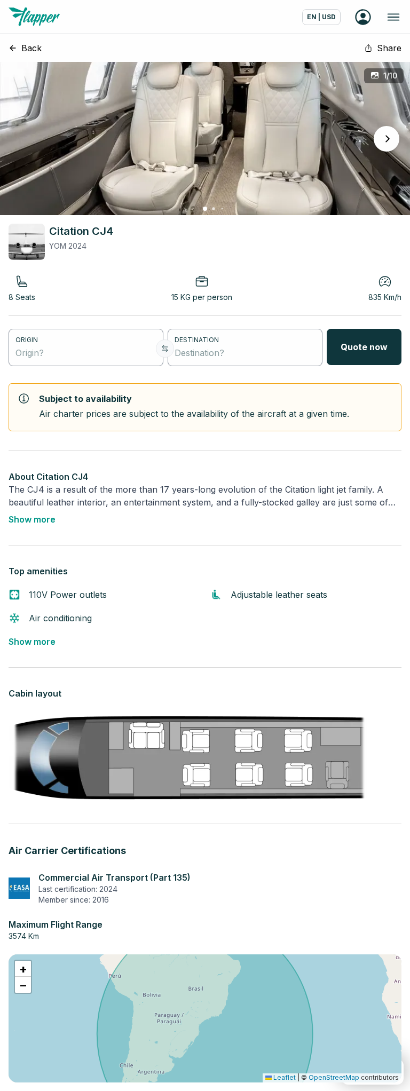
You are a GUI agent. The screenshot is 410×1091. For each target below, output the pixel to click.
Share (389, 48)
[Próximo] (386, 139)
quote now (364, 347)
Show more (32, 519)
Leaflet (284, 1077)
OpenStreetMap (334, 1077)
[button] (23, 969)
